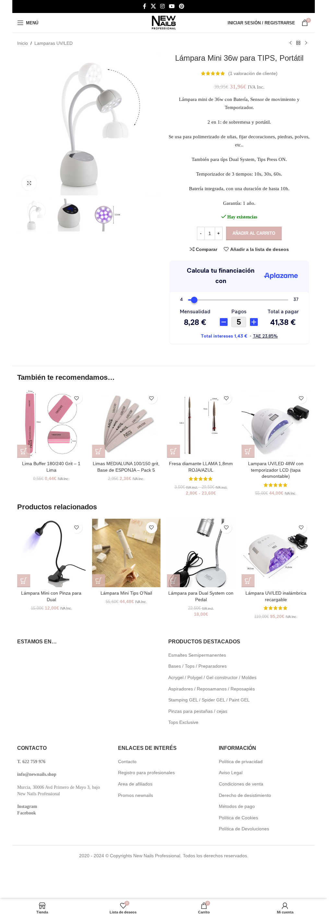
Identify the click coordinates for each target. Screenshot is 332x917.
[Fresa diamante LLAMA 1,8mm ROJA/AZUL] (201, 423)
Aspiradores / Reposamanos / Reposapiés (211, 688)
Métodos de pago (237, 806)
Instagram (27, 806)
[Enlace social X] (153, 6)
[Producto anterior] (290, 43)
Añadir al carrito (253, 233)
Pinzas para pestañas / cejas (197, 711)
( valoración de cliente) (253, 73)
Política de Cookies (238, 817)
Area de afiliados (135, 784)
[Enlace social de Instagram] (162, 6)
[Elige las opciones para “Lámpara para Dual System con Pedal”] (173, 580)
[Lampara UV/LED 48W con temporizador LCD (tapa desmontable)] (276, 423)
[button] (23, 451)
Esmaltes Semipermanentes (197, 655)
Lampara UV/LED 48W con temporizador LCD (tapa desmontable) (275, 470)
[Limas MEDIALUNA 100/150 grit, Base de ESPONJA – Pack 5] (126, 423)
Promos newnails (135, 795)
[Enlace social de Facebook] (144, 6)
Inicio (22, 43)
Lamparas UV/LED (53, 43)
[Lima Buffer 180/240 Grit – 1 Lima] (51, 423)
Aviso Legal (231, 772)
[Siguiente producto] (306, 43)
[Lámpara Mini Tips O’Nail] (126, 553)
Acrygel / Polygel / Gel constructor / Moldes (212, 677)
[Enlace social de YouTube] (172, 6)
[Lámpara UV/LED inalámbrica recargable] (276, 553)
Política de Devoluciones (244, 828)
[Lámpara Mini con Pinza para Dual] (51, 553)
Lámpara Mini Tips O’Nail (126, 593)
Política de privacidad (241, 761)
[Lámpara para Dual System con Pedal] (201, 553)
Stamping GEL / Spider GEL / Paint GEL (209, 699)
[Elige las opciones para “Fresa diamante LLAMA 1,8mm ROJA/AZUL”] (173, 451)
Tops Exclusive (183, 722)
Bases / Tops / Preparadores (197, 666)
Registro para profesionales (146, 772)
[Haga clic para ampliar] (29, 183)
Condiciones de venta (241, 784)
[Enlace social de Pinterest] (181, 6)
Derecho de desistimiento (245, 795)
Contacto (127, 761)
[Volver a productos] (298, 43)
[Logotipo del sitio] (164, 22)
